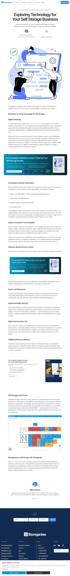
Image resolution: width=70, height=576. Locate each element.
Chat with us (41, 548)
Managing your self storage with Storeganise (25, 457)
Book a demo (65, 2)
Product (17, 2)
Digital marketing (14, 119)
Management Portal (6, 550)
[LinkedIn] (55, 545)
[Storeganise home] (6, 2)
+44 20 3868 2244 (43, 556)
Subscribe (52, 519)
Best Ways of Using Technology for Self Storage (26, 114)
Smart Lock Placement (16, 289)
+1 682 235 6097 (42, 550)
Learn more (5, 569)
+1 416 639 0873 (42, 553)
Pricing (43, 2)
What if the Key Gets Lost (17, 321)
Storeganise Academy (24, 545)
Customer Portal (5, 548)
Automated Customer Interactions (21, 183)
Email (39, 545)
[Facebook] (63, 545)
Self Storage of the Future (18, 395)
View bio (34, 498)
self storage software (17, 461)
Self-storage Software (6, 545)
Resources (30, 2)
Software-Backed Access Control (20, 247)
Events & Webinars (23, 558)
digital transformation (35, 123)
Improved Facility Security (18, 303)
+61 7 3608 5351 (42, 558)
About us (21, 548)
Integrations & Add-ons (7, 556)
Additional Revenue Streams (19, 340)
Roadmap (21, 556)
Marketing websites (6, 553)
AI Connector (4, 558)
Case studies (22, 553)
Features (24, 2)
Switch (38, 2)
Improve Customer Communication (21, 223)
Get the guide (12, 376)
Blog (20, 550)
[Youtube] (59, 545)
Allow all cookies (14, 572)
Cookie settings (38, 572)
